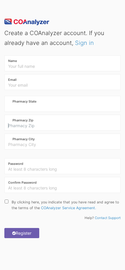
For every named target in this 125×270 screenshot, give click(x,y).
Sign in (84, 42)
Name (12, 61)
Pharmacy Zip (22, 120)
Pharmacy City (23, 139)
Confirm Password (22, 182)
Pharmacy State (24, 101)
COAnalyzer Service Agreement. (68, 208)
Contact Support (107, 218)
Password (15, 164)
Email (12, 80)
